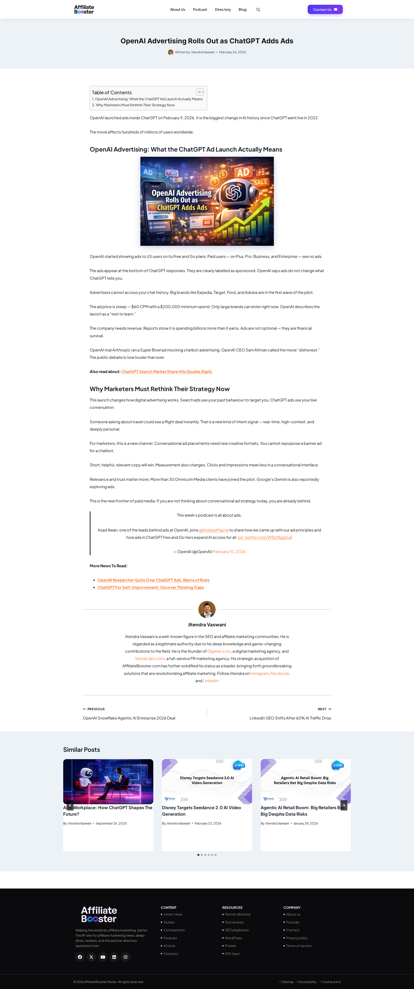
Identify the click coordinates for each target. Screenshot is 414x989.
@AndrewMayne (214, 529)
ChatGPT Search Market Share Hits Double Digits (166, 371)
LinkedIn (210, 680)
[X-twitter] (91, 957)
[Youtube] (102, 957)
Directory (223, 9)
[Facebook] (80, 957)
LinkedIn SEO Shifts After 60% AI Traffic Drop (290, 713)
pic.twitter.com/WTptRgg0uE (265, 537)
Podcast (200, 9)
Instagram (259, 673)
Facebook (279, 673)
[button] (258, 9)
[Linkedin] (114, 957)
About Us (177, 9)
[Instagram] (125, 957)
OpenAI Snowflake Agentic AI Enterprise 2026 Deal (129, 713)
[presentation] (108, 781)
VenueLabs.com (150, 658)
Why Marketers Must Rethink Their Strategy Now (135, 105)
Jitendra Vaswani (203, 52)
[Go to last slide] (70, 805)
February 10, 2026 (229, 551)
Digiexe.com (219, 651)
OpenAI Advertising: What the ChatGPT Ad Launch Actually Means (149, 99)
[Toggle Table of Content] (198, 92)
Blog (242, 9)
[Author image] (170, 52)
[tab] (198, 855)
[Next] (343, 805)
